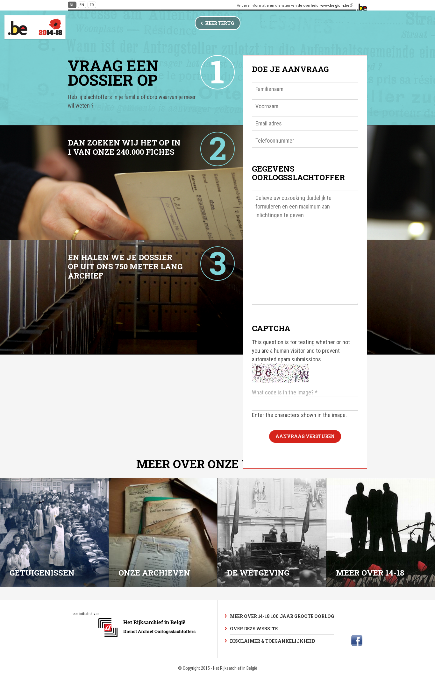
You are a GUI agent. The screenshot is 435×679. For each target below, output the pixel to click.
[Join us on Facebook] (356, 640)
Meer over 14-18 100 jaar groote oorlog (282, 616)
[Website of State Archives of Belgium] (147, 640)
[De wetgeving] (272, 532)
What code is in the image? (284, 392)
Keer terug (219, 23)
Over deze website (254, 629)
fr (92, 4)
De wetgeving (258, 572)
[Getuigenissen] (54, 532)
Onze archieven (154, 572)
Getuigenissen (42, 572)
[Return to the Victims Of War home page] (35, 27)
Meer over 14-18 (370, 572)
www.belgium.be (336, 5)
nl (72, 4)
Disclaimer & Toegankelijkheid (272, 641)
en (82, 4)
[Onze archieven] (163, 532)
